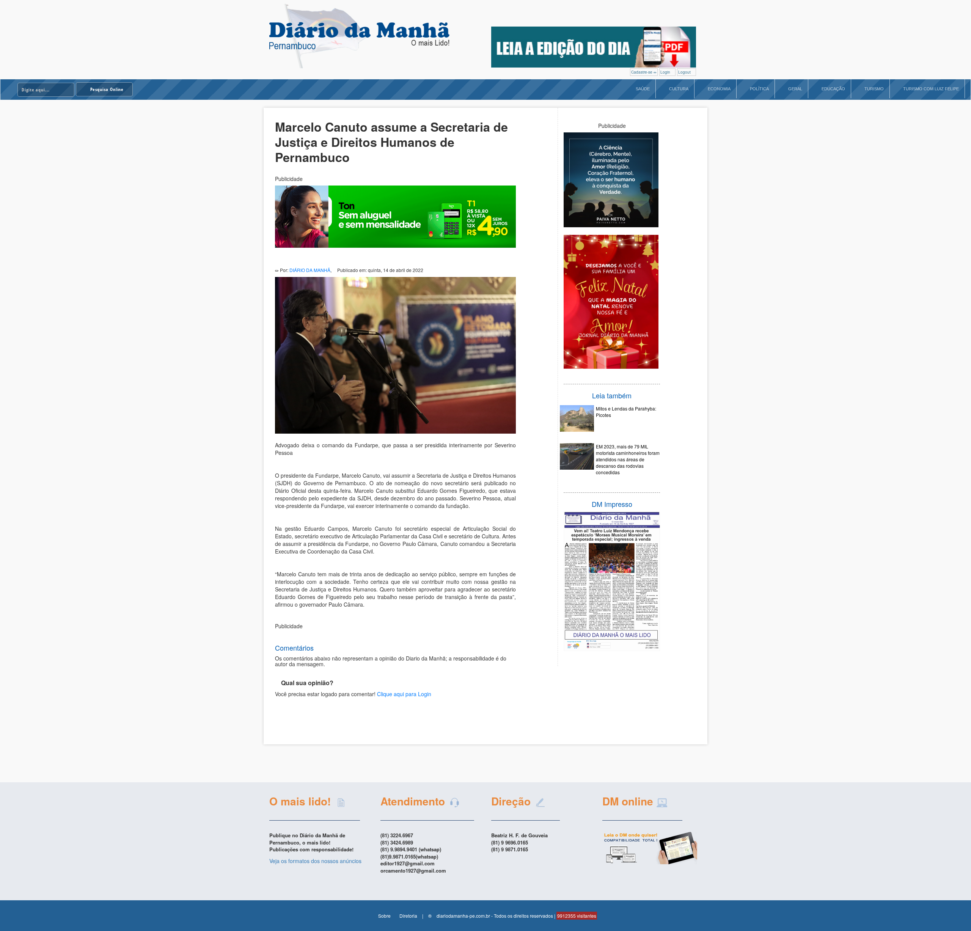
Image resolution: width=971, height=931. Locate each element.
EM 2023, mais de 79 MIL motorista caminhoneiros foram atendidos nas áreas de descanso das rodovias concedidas (628, 459)
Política (759, 88)
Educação (833, 88)
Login (665, 72)
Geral (795, 88)
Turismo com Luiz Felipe (931, 88)
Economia (719, 88)
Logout (685, 72)
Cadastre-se (642, 72)
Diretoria (408, 915)
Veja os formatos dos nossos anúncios (315, 861)
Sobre (384, 915)
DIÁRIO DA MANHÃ (309, 270)
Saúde (643, 88)
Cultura (678, 88)
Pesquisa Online (106, 89)
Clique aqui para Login (404, 694)
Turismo (874, 88)
